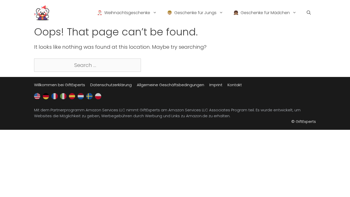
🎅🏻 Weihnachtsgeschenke (123, 13)
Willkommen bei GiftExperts (59, 84)
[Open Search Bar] (309, 13)
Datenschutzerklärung (111, 84)
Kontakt (235, 84)
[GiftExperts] (41, 12)
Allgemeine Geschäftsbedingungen (170, 84)
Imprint (215, 84)
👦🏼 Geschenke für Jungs (192, 13)
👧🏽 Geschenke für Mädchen (261, 13)
